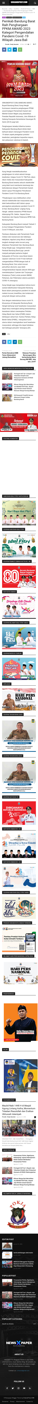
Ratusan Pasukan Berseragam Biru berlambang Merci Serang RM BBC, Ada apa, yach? (28, 357)
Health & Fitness (17, 17)
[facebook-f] (7, 1388)
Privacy (12, 1401)
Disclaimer (5, 1401)
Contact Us (29, 1401)
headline (9, 17)
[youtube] (24, 1388)
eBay (4, 17)
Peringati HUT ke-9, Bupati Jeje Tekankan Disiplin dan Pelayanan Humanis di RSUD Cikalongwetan (25, 1170)
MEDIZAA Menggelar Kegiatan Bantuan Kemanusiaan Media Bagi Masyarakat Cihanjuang (24, 1264)
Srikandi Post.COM (28, 1398)
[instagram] (18, 1388)
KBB (24, 17)
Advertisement (20, 1401)
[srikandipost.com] (19, 1343)
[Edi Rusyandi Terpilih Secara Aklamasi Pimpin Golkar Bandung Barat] (7, 397)
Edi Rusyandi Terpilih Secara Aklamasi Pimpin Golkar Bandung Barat (23, 397)
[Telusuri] (35, 3)
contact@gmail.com (23, 1371)
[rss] (30, 1388)
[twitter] (13, 1388)
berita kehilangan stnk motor (23, 1253)
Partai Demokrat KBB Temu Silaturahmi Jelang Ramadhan (10, 355)
